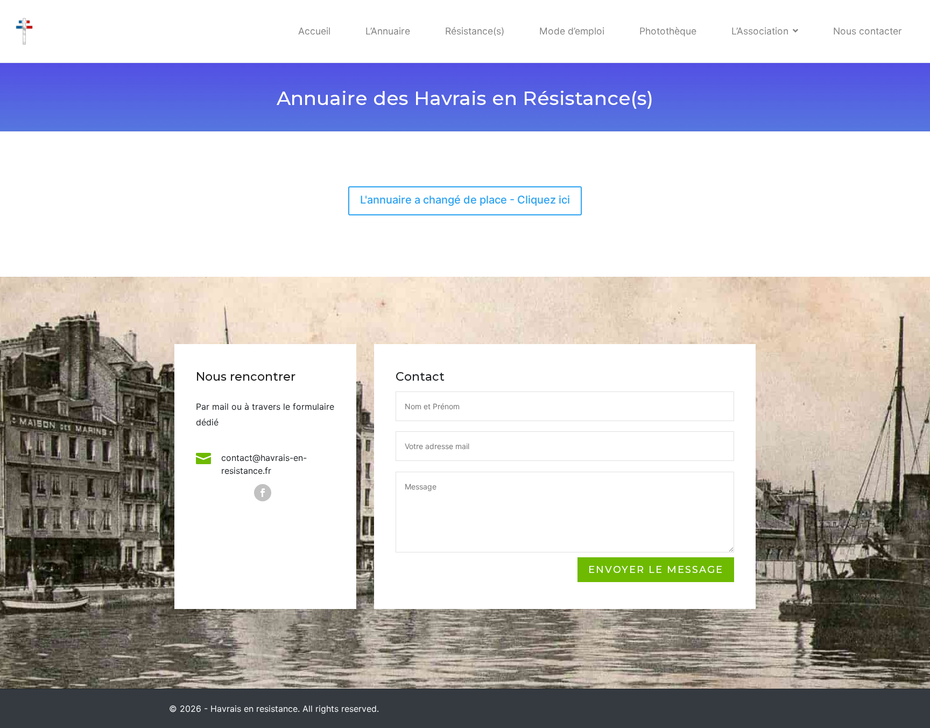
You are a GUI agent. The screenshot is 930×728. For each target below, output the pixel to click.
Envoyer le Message (655, 570)
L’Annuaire (387, 31)
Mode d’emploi (571, 31)
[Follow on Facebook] (262, 492)
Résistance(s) (474, 31)
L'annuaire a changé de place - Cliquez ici (465, 199)
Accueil (314, 31)
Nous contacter (867, 31)
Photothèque (667, 31)
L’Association (759, 31)
